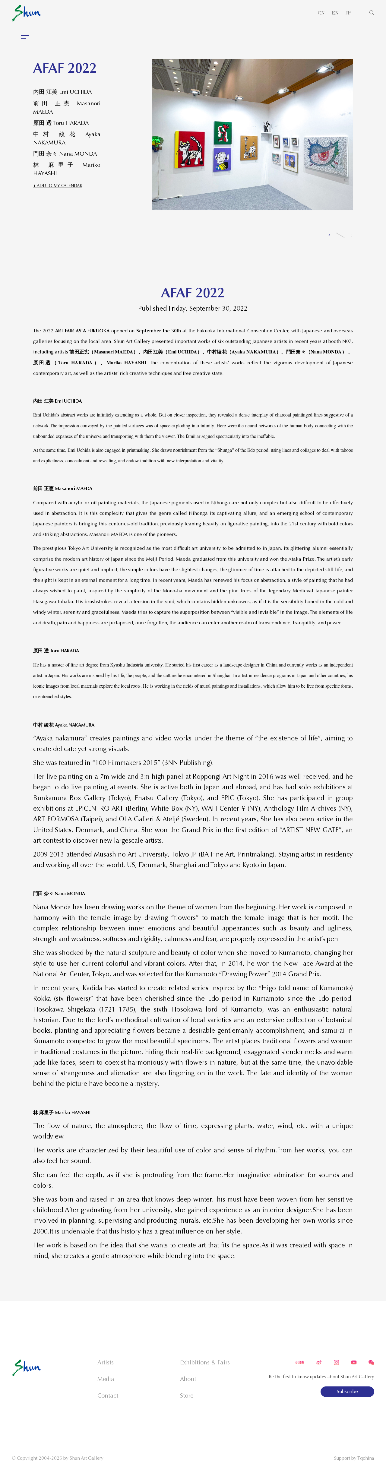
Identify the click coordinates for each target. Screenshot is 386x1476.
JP (348, 13)
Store (186, 1395)
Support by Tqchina (354, 1458)
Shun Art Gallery (86, 1458)
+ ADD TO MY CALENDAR (57, 185)
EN (335, 13)
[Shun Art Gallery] (26, 13)
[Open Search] (371, 13)
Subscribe (347, 1392)
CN (321, 13)
